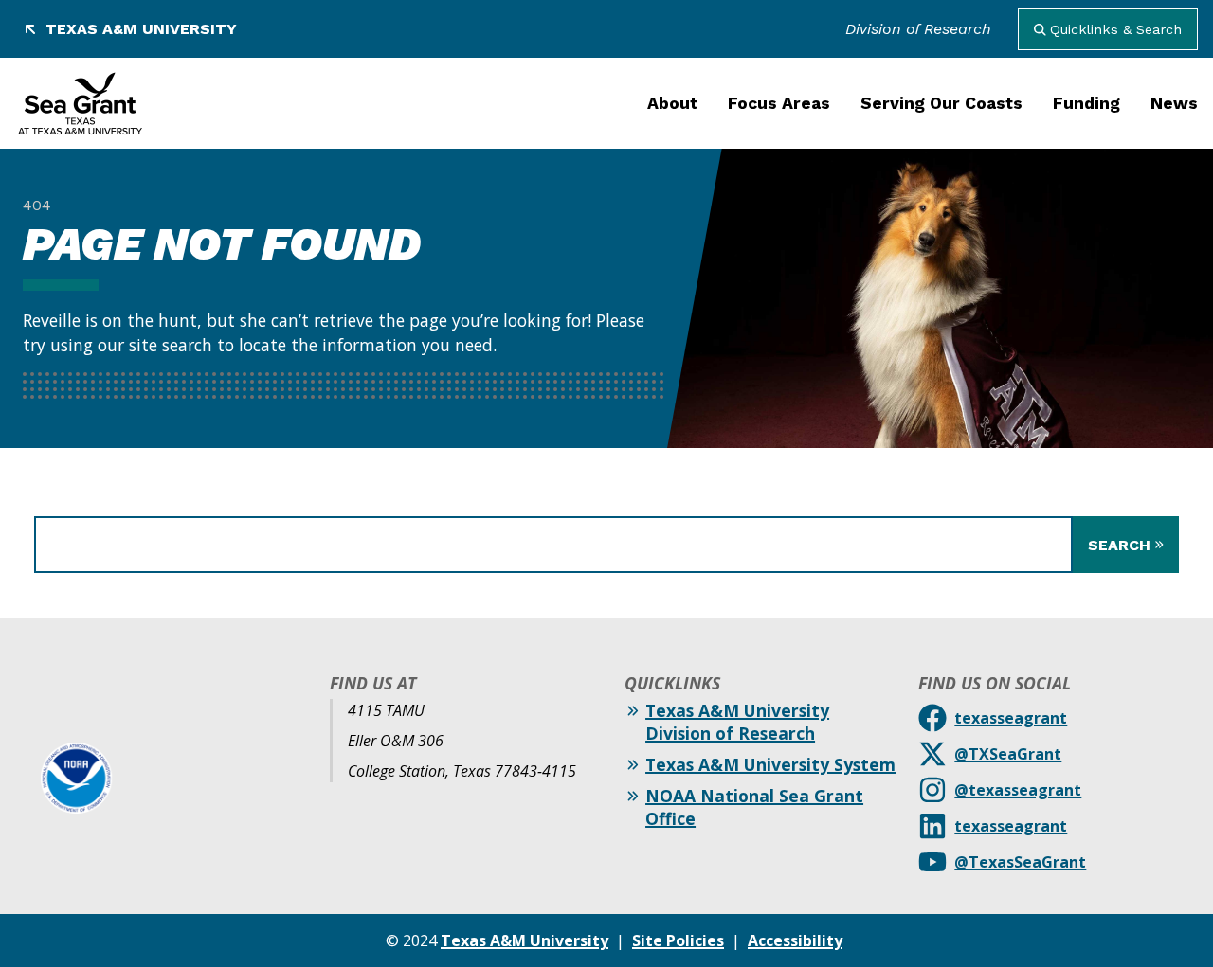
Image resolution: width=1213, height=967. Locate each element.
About (672, 103)
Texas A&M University (141, 29)
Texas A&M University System (770, 764)
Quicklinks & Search (1116, 29)
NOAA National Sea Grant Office (754, 807)
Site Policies (678, 940)
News (1174, 103)
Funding (1086, 103)
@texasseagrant (1017, 789)
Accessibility (795, 940)
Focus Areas (779, 103)
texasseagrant (1010, 717)
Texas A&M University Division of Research (737, 721)
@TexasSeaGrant (1020, 861)
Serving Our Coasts (941, 103)
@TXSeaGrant (1007, 753)
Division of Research (918, 29)
